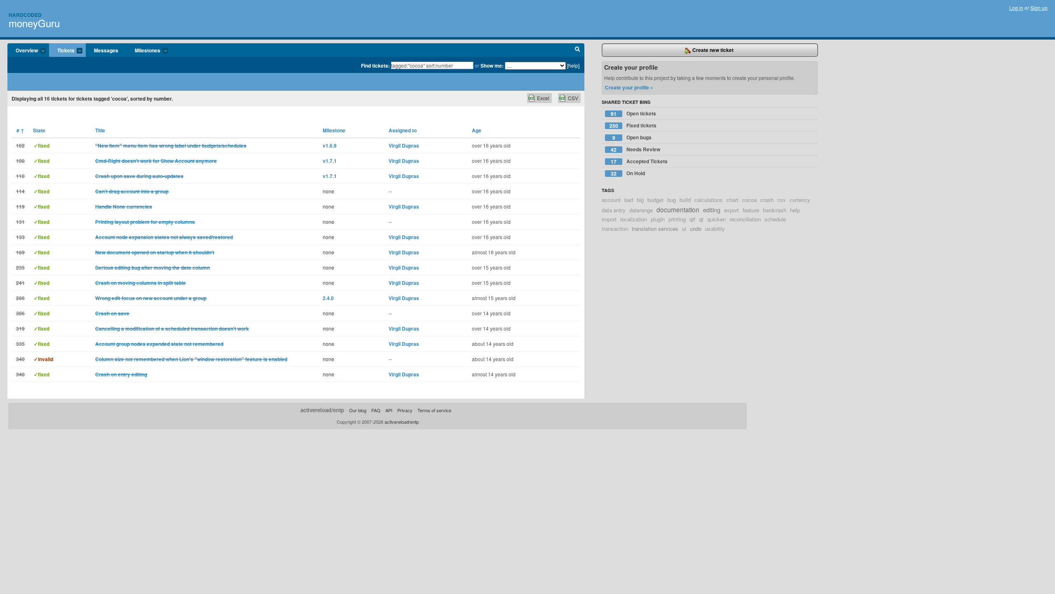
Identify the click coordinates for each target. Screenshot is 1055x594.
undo (695, 228)
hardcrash (774, 210)
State (39, 130)
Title (100, 130)
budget (655, 200)
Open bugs (632, 137)
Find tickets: (375, 65)
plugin (658, 219)
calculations (708, 200)
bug (671, 200)
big (640, 200)
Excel (543, 97)
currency (800, 200)
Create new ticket (712, 50)
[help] (573, 65)
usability (715, 228)
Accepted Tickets (639, 161)
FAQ (375, 410)
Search (577, 50)
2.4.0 (328, 298)
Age (476, 130)
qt (701, 219)
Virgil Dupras (404, 145)
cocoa (749, 200)
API (388, 410)
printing (677, 219)
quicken (716, 219)
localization (633, 219)
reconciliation (745, 219)
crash (767, 200)
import (609, 219)
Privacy (405, 410)
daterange (641, 210)
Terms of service (434, 410)
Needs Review (635, 149)
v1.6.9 (330, 145)
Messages (106, 50)
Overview (22, 51)
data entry (614, 210)
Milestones (143, 51)
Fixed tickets (633, 125)
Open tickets (633, 113)
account (611, 200)
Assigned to (403, 130)
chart (732, 200)
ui (684, 228)
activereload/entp (322, 410)
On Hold (628, 173)
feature (751, 210)
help (795, 210)
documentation (677, 209)
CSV (573, 97)
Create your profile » (629, 87)
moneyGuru (34, 23)
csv (781, 200)
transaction (615, 228)
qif (692, 219)
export (731, 210)
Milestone (334, 130)
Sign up (1039, 7)
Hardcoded (25, 15)
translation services (655, 228)
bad (628, 200)
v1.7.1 (330, 160)
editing (711, 209)
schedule (775, 219)
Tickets (62, 51)
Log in (1016, 7)
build (685, 200)
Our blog (357, 410)
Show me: (492, 65)
